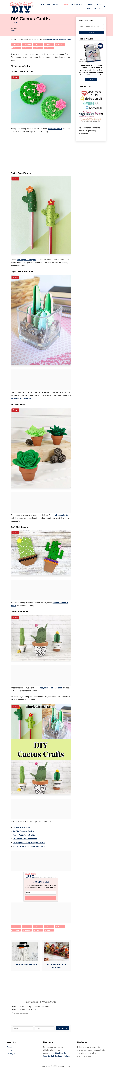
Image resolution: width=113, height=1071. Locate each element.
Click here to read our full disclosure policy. (58, 39)
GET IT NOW (91, 79)
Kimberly (15, 22)
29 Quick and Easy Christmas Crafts (29, 846)
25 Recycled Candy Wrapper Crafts (29, 842)
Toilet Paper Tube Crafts (24, 835)
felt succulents (61, 515)
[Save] (15, 77)
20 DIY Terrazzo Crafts (23, 831)
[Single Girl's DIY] (21, 7)
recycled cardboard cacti (51, 688)
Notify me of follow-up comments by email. (30, 1006)
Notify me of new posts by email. (26, 1009)
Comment (62, 1028)
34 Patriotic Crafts (21, 827)
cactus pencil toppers (26, 260)
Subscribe (41, 898)
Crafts (12, 30)
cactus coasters (55, 129)
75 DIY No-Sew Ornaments (25, 839)
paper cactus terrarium (21, 398)
